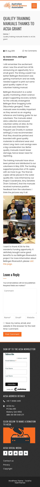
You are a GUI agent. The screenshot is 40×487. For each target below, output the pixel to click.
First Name (9, 368)
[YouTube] (15, 453)
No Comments (31, 51)
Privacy (6, 464)
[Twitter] (10, 453)
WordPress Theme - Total (19, 481)
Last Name (9, 376)
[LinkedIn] (26, 453)
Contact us (8, 461)
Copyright (7, 468)
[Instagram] (21, 453)
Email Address (10, 361)
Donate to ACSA (19, 437)
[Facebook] (5, 453)
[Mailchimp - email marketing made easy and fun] (16, 389)
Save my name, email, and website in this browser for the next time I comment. (19, 326)
